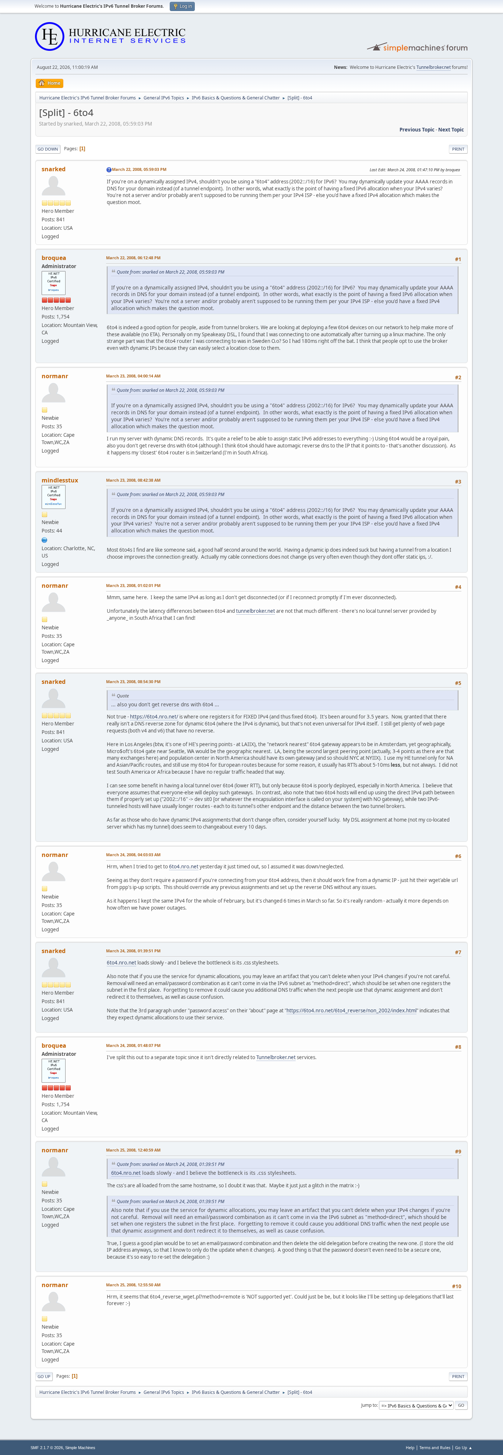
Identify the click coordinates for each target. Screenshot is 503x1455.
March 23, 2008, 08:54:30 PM (133, 681)
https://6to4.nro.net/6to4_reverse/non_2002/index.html (351, 1010)
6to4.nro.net (183, 866)
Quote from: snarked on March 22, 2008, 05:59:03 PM (170, 272)
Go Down (48, 149)
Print (458, 149)
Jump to (369, 1405)
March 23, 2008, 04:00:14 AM (133, 376)
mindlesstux (60, 480)
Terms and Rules (434, 1447)
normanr (55, 376)
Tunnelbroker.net (433, 67)
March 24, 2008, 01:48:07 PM (133, 1045)
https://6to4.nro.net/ (154, 716)
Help (410, 1447)
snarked (54, 169)
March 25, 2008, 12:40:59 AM (133, 1150)
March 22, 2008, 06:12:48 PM (133, 257)
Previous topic (417, 129)
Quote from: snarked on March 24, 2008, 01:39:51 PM (170, 1164)
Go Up (44, 1376)
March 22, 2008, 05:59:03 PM (139, 169)
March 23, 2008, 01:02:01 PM (133, 585)
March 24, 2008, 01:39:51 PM (133, 950)
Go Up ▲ (463, 1447)
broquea (54, 258)
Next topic (451, 129)
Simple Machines (80, 1447)
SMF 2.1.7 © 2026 (47, 1447)
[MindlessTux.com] (45, 539)
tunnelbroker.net (255, 611)
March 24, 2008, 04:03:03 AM (133, 854)
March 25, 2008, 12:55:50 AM (133, 1284)
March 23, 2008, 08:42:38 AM (133, 480)
